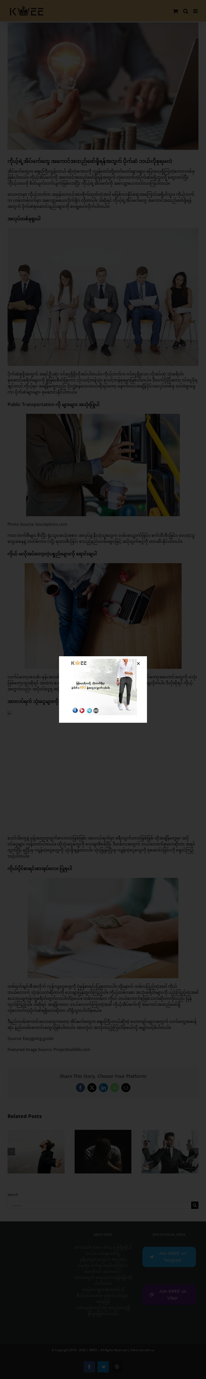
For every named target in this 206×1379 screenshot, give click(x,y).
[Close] (138, 663)
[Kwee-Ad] (103, 661)
